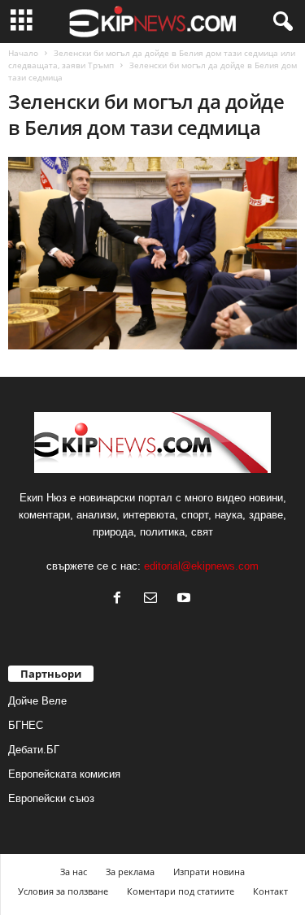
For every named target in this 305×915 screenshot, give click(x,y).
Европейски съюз (51, 798)
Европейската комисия (64, 774)
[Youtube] (186, 599)
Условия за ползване (63, 891)
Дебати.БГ (33, 750)
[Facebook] (120, 599)
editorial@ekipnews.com (201, 566)
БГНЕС (25, 725)
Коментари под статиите (180, 891)
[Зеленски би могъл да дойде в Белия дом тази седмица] (152, 253)
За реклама (130, 871)
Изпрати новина (209, 871)
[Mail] (154, 599)
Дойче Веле (37, 701)
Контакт (270, 891)
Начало (23, 53)
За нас (73, 871)
